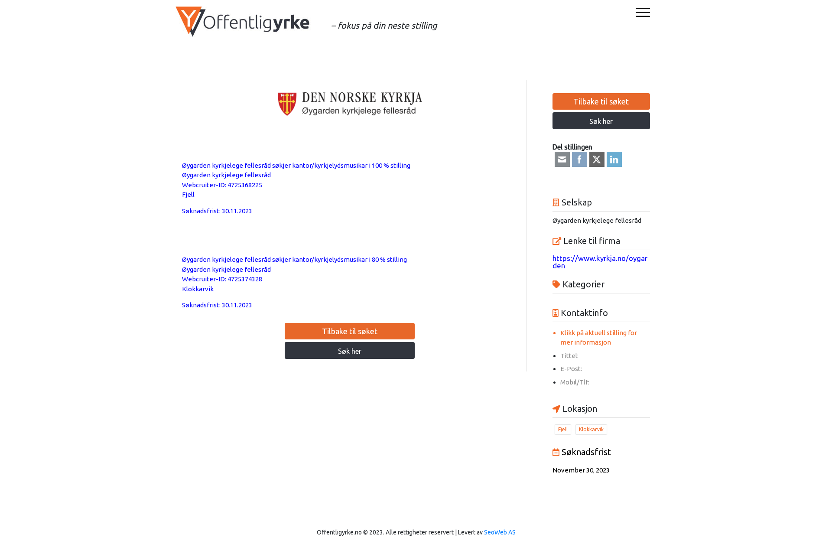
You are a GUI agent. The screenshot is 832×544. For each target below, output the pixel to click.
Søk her (349, 351)
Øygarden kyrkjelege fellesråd (226, 175)
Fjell (188, 194)
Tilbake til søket (349, 331)
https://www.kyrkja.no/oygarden (599, 262)
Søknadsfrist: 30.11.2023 (217, 211)
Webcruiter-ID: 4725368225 (222, 185)
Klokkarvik (198, 289)
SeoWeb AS (500, 532)
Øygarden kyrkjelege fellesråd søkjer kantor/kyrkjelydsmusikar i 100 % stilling (296, 165)
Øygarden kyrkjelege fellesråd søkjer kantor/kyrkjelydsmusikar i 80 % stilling (294, 259)
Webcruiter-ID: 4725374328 (222, 279)
